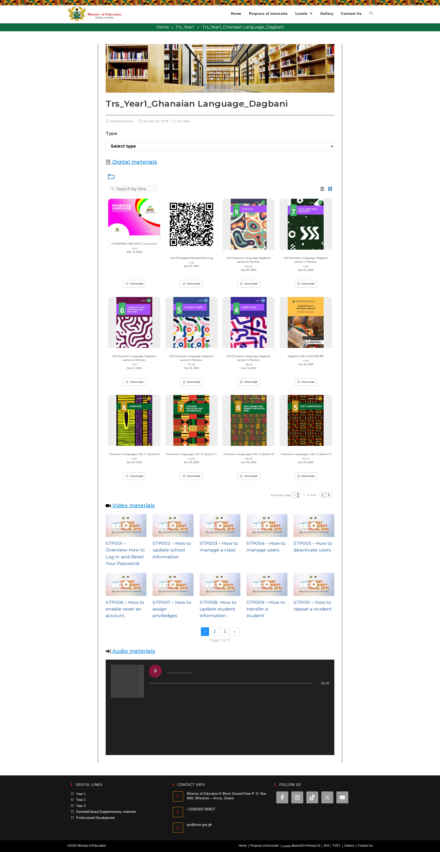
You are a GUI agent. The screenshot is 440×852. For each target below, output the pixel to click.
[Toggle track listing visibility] (324, 693)
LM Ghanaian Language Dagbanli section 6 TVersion (134, 358)
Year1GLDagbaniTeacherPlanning (191, 258)
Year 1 (81, 794)
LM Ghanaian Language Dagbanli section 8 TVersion (248, 259)
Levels (286, 846)
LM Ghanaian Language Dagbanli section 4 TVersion (248, 358)
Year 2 (81, 800)
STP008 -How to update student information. (218, 609)
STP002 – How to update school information (172, 550)
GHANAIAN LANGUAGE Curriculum (134, 243)
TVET (336, 845)
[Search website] (371, 13)
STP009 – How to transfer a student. (265, 609)
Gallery (349, 845)
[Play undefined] (155, 671)
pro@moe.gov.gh (199, 825)
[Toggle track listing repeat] (174, 693)
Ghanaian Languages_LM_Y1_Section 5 (306, 454)
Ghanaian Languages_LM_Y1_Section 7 (191, 454)
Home (163, 27)
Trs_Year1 (184, 27)
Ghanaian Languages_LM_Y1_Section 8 (134, 454)
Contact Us (365, 845)
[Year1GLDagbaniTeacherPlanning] (191, 224)
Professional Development (95, 818)
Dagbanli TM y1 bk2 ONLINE (306, 356)
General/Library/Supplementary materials (106, 812)
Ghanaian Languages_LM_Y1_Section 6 (249, 454)
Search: (164, 189)
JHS (326, 845)
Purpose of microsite (264, 845)
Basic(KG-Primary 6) (306, 845)
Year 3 (81, 806)
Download (136, 283)
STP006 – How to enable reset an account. (125, 609)
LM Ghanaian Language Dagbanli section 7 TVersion (306, 259)
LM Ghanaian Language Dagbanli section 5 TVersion (191, 358)
